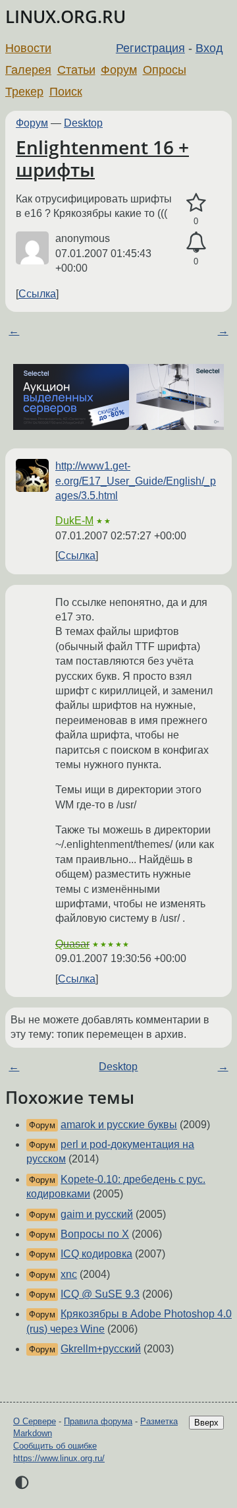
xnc (69, 1274)
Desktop (83, 123)
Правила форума (98, 1421)
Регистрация (150, 48)
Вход (209, 48)
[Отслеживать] (196, 243)
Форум (119, 69)
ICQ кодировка (96, 1253)
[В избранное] (196, 203)
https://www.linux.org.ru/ (59, 1458)
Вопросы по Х (95, 1234)
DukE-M (74, 520)
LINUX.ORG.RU (65, 16)
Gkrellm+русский (101, 1348)
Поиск (65, 91)
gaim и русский (97, 1214)
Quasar (72, 944)
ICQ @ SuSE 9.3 (100, 1294)
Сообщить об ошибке (55, 1446)
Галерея (28, 69)
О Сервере (34, 1421)
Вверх (206, 1423)
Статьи (76, 69)
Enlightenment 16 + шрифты (102, 158)
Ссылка (37, 293)
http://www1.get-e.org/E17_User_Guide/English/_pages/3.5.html (135, 480)
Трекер (24, 91)
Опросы (164, 69)
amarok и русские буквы (119, 1124)
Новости (28, 48)
